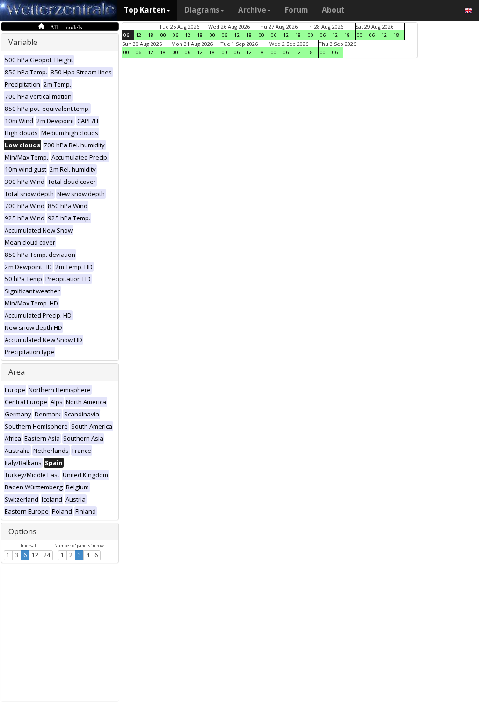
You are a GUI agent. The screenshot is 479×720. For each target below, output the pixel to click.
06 (126, 34)
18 (150, 34)
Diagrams (201, 10)
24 (47, 555)
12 (35, 555)
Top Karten (145, 10)
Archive (252, 10)
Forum (296, 10)
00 (163, 34)
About (333, 10)
